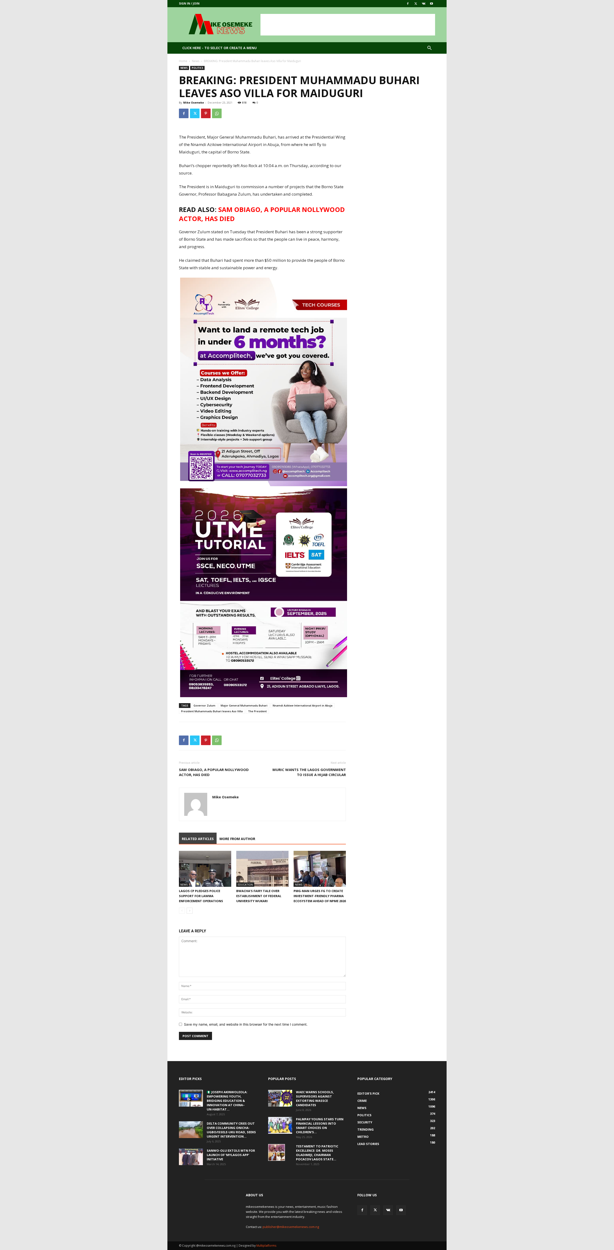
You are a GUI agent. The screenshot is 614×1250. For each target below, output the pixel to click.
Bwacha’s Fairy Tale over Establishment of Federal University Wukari (258, 896)
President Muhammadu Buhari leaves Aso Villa (212, 711)
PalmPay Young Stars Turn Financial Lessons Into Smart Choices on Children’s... (319, 1125)
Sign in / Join (189, 3)
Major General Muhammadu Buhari (244, 705)
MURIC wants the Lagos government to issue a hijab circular (309, 772)
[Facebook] (407, 3)
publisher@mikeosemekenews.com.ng (291, 1227)
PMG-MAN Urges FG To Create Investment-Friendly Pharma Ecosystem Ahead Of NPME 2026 (320, 896)
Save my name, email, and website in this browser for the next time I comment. (245, 1024)
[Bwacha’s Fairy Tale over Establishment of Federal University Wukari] (262, 869)
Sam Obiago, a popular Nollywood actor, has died (214, 772)
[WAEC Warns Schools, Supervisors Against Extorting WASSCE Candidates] (280, 1098)
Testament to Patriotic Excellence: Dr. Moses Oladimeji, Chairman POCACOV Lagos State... (317, 1152)
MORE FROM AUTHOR (237, 838)
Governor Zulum (204, 705)
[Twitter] (415, 3)
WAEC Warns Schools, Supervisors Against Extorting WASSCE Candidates (315, 1098)
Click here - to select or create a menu (219, 48)
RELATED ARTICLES (198, 838)
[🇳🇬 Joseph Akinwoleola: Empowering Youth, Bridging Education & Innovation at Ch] (191, 1098)
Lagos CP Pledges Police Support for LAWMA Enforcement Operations (201, 896)
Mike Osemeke (193, 102)
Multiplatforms (266, 1246)
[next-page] (190, 911)
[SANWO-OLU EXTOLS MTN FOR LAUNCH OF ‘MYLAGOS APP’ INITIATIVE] (191, 1156)
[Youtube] (431, 3)
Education (245, 884)
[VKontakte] (423, 3)
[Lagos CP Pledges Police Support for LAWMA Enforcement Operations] (205, 869)
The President (257, 711)
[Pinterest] (206, 113)
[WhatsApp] (217, 113)
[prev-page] (182, 911)
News (195, 61)
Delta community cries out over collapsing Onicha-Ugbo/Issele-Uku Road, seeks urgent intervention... (231, 1130)
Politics (197, 68)
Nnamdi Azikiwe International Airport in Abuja (302, 705)
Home (183, 61)
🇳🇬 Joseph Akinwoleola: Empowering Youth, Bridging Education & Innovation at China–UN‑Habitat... (227, 1100)
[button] (429, 48)
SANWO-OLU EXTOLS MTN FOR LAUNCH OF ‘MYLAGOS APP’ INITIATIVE (231, 1154)
